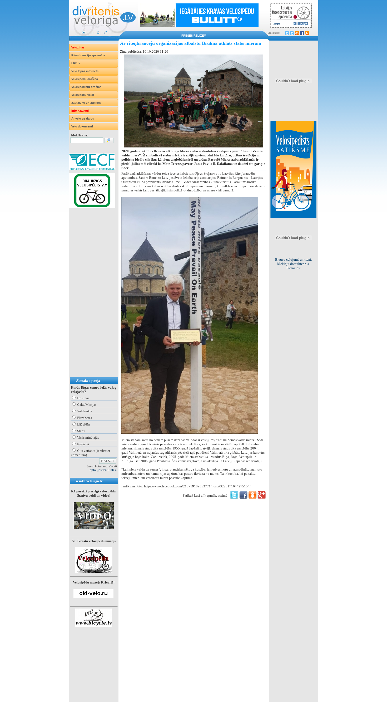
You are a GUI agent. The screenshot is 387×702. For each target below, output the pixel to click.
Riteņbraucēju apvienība (88, 55)
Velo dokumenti (82, 126)
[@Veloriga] (287, 33)
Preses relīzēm (193, 35)
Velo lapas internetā (84, 71)
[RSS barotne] (307, 33)
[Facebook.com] (302, 33)
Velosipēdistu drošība (86, 86)
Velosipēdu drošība (84, 79)
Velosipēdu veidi (82, 94)
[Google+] (261, 498)
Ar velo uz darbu (82, 118)
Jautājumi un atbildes (86, 102)
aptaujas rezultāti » (103, 470)
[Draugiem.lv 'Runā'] (252, 498)
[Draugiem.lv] (297, 33)
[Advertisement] (90, 298)
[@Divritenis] (292, 33)
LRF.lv (75, 63)
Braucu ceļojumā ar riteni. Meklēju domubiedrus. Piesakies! (293, 264)
